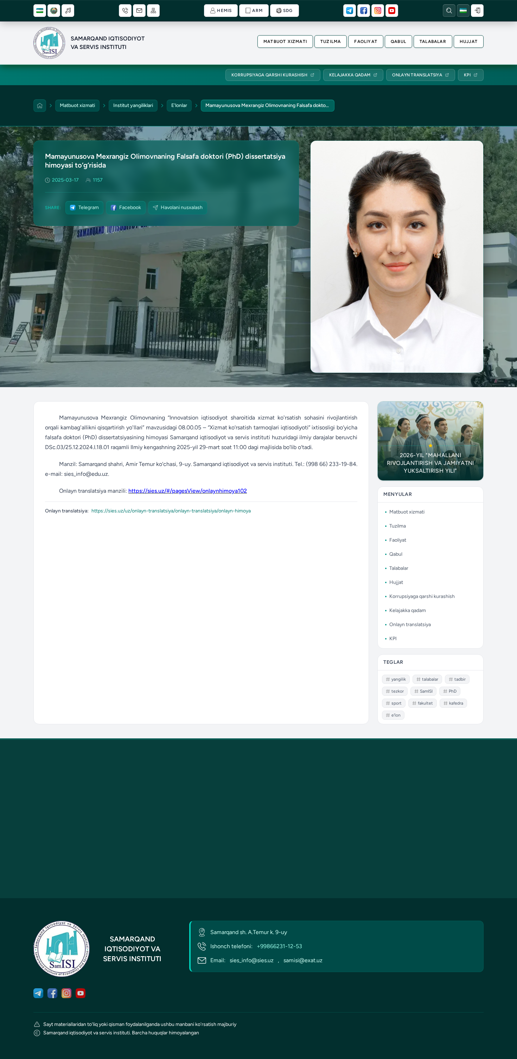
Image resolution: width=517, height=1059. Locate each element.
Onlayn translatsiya (410, 625)
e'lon (396, 715)
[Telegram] (349, 10)
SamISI (426, 691)
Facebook (130, 207)
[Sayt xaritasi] (153, 10)
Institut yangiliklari (133, 105)
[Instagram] (377, 10)
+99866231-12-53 (279, 946)
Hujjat (469, 41)
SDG (288, 10)
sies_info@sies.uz (252, 960)
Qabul (398, 41)
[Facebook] (363, 10)
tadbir (460, 679)
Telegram (88, 207)
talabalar (430, 679)
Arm (257, 10)
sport (396, 703)
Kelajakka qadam (407, 610)
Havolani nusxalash (182, 207)
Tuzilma (330, 41)
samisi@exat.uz (303, 960)
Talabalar (433, 41)
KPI (393, 639)
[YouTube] (391, 10)
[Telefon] (125, 10)
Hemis (224, 10)
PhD (453, 691)
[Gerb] (53, 10)
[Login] (477, 10)
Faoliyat (365, 41)
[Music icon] (68, 10)
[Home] (39, 105)
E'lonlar (179, 105)
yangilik (398, 679)
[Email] (139, 10)
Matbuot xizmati (285, 41)
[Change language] (463, 10)
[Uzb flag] (39, 10)
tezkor (397, 691)
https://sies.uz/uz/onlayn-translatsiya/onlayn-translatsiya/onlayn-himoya (171, 511)
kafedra (456, 703)
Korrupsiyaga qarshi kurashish (422, 596)
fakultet (425, 703)
